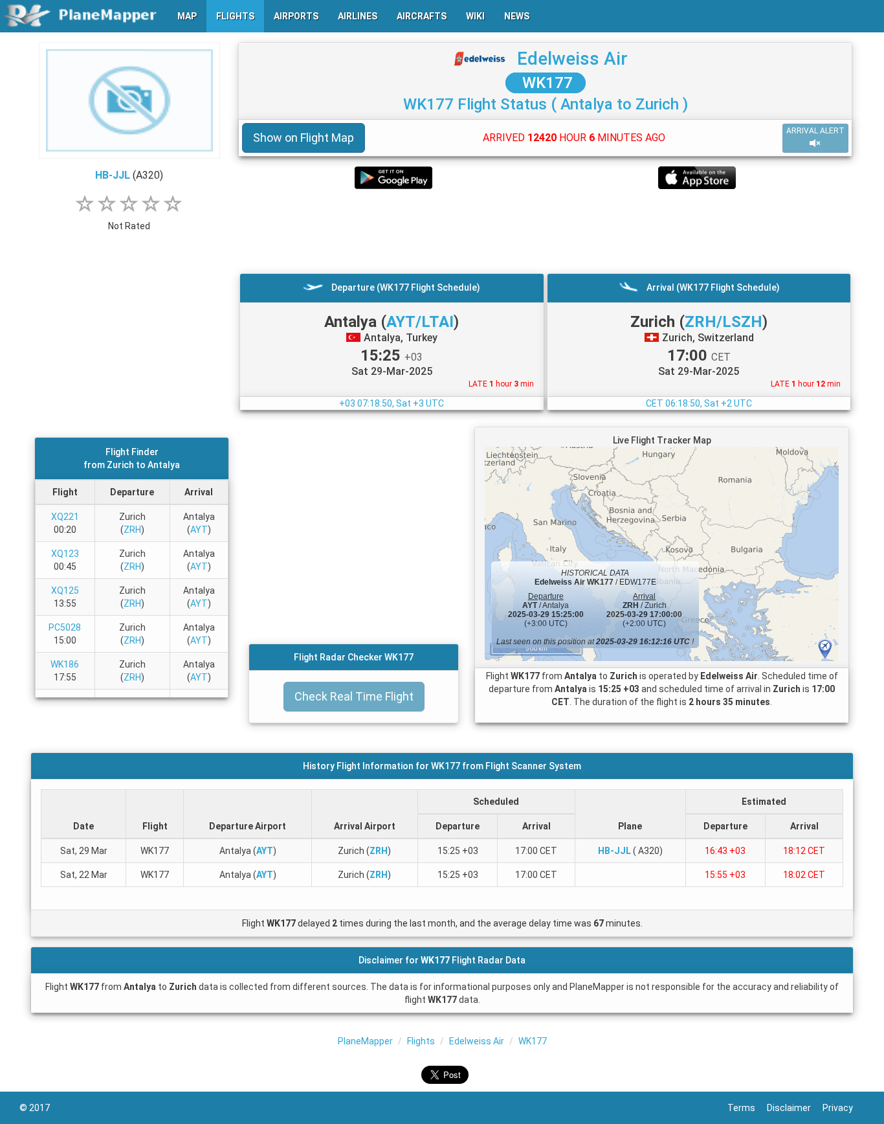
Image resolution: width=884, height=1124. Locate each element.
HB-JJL (112, 175)
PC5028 (65, 627)
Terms (747, 1108)
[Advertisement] (545, 231)
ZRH (132, 529)
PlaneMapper (365, 1041)
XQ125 (65, 590)
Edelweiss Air (572, 58)
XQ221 (65, 516)
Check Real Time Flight (354, 696)
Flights (421, 1041)
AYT (199, 529)
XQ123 (65, 553)
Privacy (844, 1108)
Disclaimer (795, 1108)
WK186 (64, 664)
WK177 (545, 83)
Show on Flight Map (303, 137)
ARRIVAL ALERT (815, 130)
